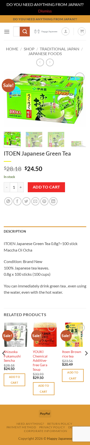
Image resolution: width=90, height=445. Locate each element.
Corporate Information (45, 431)
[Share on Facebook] (17, 201)
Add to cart (46, 187)
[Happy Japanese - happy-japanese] (46, 31)
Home (12, 48)
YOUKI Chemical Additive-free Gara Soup (40, 360)
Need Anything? (30, 424)
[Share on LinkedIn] (53, 201)
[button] (7, 31)
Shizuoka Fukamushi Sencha (12, 356)
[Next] (78, 99)
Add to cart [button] (14, 379)
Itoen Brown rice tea (71, 354)
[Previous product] (50, 62)
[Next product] (40, 62)
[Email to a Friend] (35, 201)
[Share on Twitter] (26, 201)
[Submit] (25, 31)
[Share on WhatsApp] (8, 201)
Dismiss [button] (45, 10)
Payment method (21, 427)
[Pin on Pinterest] (44, 201)
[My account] (66, 31)
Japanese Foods (45, 53)
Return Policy (59, 424)
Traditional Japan (59, 48)
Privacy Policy (52, 427)
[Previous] (11, 99)
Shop (29, 48)
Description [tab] (15, 231)
